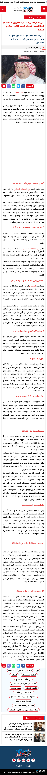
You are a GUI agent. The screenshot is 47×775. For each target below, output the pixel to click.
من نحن (28, 765)
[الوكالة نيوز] (23, 753)
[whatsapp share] (13, 86)
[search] (3, 9)
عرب (37, 670)
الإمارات (11, 670)
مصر (30, 670)
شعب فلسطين (15, 688)
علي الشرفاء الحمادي (34, 47)
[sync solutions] (40, 772)
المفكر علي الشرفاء (23, 701)
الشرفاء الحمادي (31, 688)
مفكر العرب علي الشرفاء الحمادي (23, 683)
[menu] (44, 9)
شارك (29, 86)
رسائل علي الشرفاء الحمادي (23, 705)
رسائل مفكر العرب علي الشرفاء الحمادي (23, 709)
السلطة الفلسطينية (28, 674)
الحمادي (14, 674)
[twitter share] (18, 86)
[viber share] (9, 86)
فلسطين (21, 670)
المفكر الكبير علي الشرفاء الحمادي (23, 696)
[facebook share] (23, 86)
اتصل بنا (19, 765)
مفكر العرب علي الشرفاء (23, 692)
